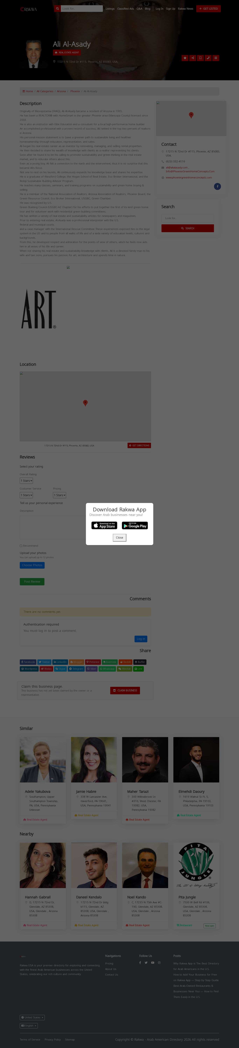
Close (119, 537)
